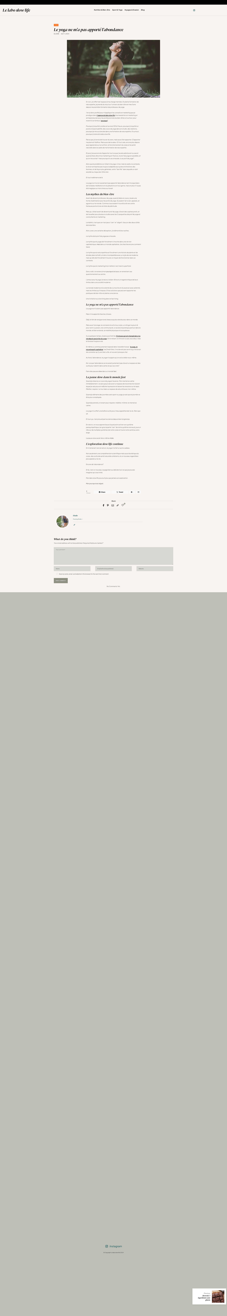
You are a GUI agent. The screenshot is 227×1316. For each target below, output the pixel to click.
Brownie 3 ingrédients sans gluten (204, 1297)
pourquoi (104, 121)
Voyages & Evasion (28, 2)
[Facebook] (103, 505)
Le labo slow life (16, 10)
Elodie (56, 34)
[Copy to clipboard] (117, 505)
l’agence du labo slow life (106, 115)
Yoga (56, 25)
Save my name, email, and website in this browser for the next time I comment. (84, 574)
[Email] (112, 505)
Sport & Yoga (18, 2)
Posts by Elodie (77, 519)
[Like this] (122, 505)
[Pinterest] (108, 505)
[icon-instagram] (194, 10)
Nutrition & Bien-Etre (8, 2)
